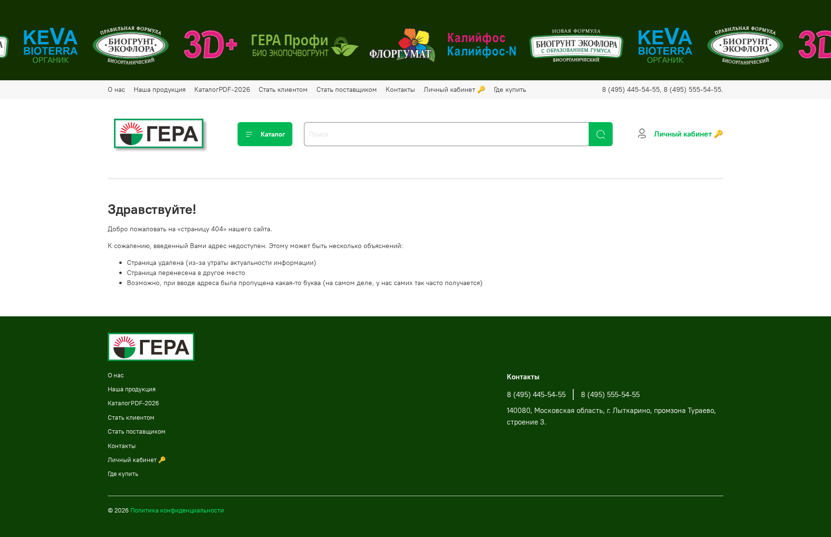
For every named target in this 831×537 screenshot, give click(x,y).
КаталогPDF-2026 (222, 89)
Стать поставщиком (346, 89)
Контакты (400, 89)
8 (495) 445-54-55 (536, 394)
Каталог (273, 134)
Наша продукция (160, 89)
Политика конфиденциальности (177, 510)
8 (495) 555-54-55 (610, 394)
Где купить (510, 89)
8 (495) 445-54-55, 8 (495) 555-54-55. (662, 89)
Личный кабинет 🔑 (454, 89)
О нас (116, 89)
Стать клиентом (283, 89)
